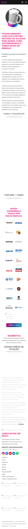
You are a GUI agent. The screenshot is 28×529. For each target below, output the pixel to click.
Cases (3, 459)
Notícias (4, 467)
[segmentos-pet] (14, 359)
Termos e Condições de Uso (9, 479)
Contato (4, 469)
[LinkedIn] (13, 453)
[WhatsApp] (17, 453)
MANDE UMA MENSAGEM (12, 447)
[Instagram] (3, 453)
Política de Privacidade (8, 476)
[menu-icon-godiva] (4, 2)
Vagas (3, 474)
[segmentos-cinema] (23, 359)
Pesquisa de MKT (6, 471)
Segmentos (5, 462)
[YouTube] (10, 453)
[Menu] (22, 2)
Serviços (21, 424)
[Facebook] (6, 453)
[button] (26, 2)
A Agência (4, 457)
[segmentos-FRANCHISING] (5, 359)
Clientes (4, 464)
